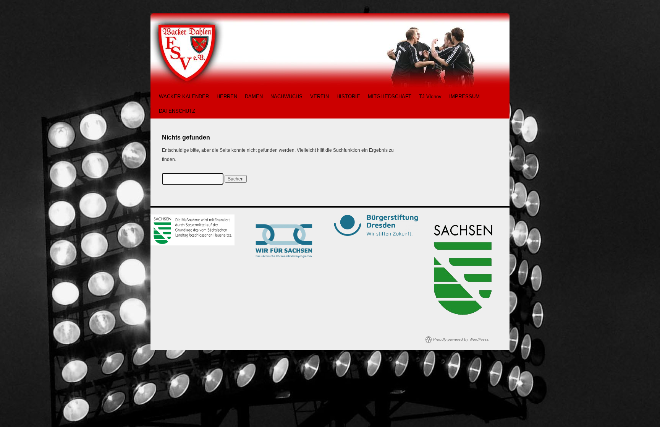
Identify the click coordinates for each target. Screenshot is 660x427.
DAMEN (254, 96)
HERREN (227, 96)
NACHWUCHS (286, 96)
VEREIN (319, 96)
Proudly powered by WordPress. (461, 339)
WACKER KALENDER (184, 96)
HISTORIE (348, 96)
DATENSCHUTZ (177, 111)
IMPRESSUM (464, 96)
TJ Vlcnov (430, 96)
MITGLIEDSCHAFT (389, 96)
